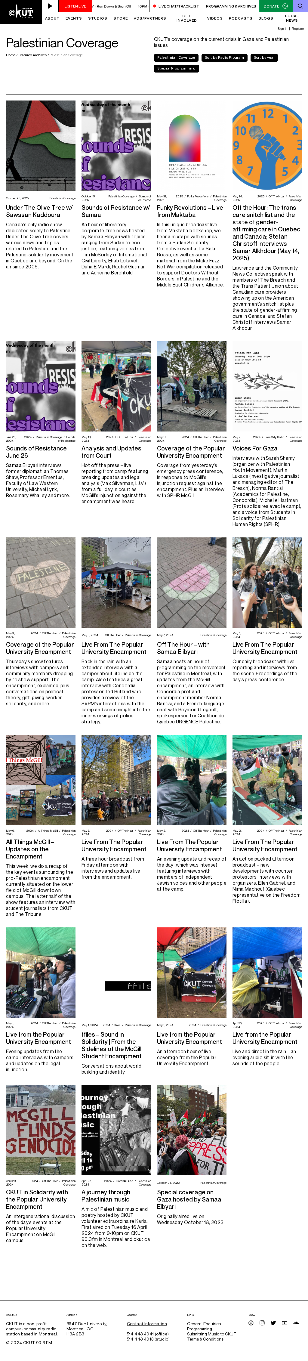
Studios (97, 18)
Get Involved (187, 18)
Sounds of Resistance (144, 198)
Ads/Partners (150, 18)
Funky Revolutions (197, 196)
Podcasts (241, 18)
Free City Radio (273, 437)
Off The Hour (275, 196)
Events (74, 18)
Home (11, 55)
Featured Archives (32, 55)
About (52, 18)
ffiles (117, 1025)
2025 (178, 196)
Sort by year (264, 57)
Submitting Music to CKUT (211, 1333)
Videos (215, 18)
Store (120, 18)
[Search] (300, 6)
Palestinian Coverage (176, 57)
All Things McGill (47, 830)
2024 (27, 437)
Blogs (266, 18)
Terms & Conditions (205, 1338)
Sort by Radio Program (224, 57)
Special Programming (176, 68)
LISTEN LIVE (75, 6)
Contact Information (147, 1323)
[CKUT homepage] (21, 12)
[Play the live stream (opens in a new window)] (50, 6)
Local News (292, 18)
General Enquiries (204, 1323)
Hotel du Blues (123, 1181)
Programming (199, 1328)
